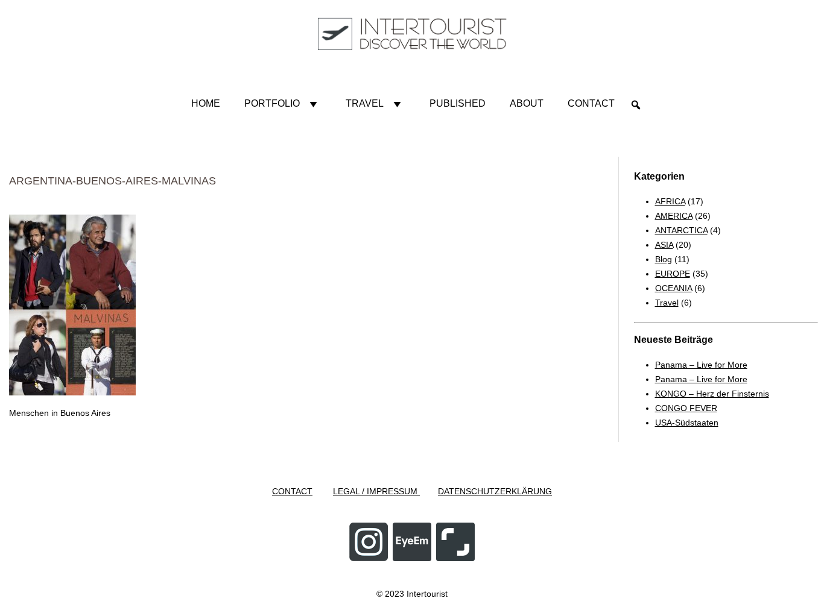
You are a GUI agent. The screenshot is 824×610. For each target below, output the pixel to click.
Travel (365, 103)
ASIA (664, 245)
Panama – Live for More (701, 364)
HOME (205, 103)
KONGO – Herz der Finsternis (712, 393)
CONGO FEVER (686, 408)
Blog (663, 259)
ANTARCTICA (681, 230)
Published (457, 103)
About (527, 103)
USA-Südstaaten (686, 422)
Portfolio (272, 103)
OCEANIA (673, 288)
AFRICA (670, 201)
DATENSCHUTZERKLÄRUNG (495, 491)
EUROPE (672, 273)
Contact (591, 103)
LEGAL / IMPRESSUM (376, 491)
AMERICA (673, 216)
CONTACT (292, 491)
